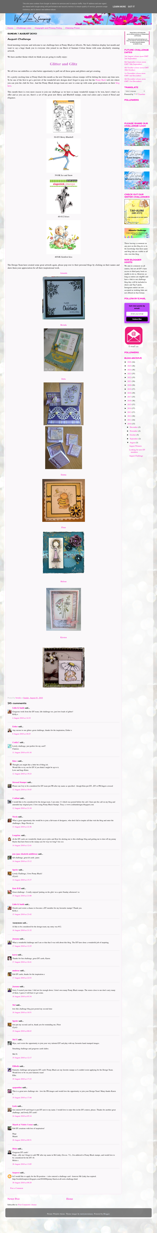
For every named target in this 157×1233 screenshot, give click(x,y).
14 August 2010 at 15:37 (22, 879)
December (134, 427)
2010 (129, 423)
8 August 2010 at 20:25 (21, 733)
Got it (131, 6)
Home (10, 28)
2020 (129, 385)
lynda (14, 1106)
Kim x (15, 761)
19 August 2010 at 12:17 (22, 1057)
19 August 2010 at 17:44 (22, 1097)
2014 (129, 408)
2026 (129, 362)
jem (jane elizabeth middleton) (25, 853)
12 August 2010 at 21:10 (22, 808)
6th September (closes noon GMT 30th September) (135, 63)
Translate (141, 94)
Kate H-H (16, 888)
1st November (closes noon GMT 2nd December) (134, 74)
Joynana (15, 938)
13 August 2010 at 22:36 (22, 826)
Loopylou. (16, 835)
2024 (129, 369)
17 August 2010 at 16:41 (22, 962)
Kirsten (63, 637)
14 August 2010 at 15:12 (22, 861)
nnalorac (16, 970)
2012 (129, 416)
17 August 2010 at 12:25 (22, 946)
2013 (129, 412)
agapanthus (17, 1087)
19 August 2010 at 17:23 (22, 1079)
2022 (129, 377)
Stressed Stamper (19, 782)
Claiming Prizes (72, 28)
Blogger (106, 1213)
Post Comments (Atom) (27, 1204)
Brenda (63, 324)
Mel (14, 1005)
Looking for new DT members (137, 450)
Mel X (15, 1039)
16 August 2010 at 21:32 (22, 930)
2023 (129, 373)
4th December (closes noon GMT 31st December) (135, 80)
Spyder (15, 869)
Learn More (119, 6)
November (134, 431)
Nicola (15, 816)
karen (14, 954)
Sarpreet (16, 1172)
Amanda (63, 273)
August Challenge (136, 455)
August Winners (135, 446)
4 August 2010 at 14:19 (21, 718)
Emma (63, 474)
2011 (129, 419)
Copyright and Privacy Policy (48, 28)
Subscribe (137, 319)
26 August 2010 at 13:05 (22, 1164)
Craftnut (16, 798)
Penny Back (101, 79)
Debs (63, 378)
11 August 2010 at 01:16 (22, 752)
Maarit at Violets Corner (22, 1124)
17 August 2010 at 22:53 (22, 977)
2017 (129, 396)
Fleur (63, 527)
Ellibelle (15, 1066)
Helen (14, 1148)
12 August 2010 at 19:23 (22, 773)
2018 (129, 393)
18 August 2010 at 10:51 (22, 1012)
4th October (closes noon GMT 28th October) (136, 68)
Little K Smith (18, 707)
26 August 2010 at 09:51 (22, 1140)
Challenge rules (24, 28)
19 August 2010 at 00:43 (22, 1031)
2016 (129, 400)
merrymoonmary (86, 1213)
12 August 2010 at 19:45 (22, 789)
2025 (129, 365)
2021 (129, 381)
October (133, 434)
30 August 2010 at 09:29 (22, 1182)
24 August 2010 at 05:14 (22, 1116)
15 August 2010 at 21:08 (22, 895)
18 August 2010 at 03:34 (22, 996)
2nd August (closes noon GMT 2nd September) (136, 57)
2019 (129, 389)
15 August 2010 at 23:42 (22, 914)
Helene (64, 581)
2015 (129, 404)
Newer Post (13, 1198)
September (134, 438)
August (133, 442)
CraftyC (15, 742)
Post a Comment (16, 1188)
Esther (15, 726)
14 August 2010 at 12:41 (22, 845)
